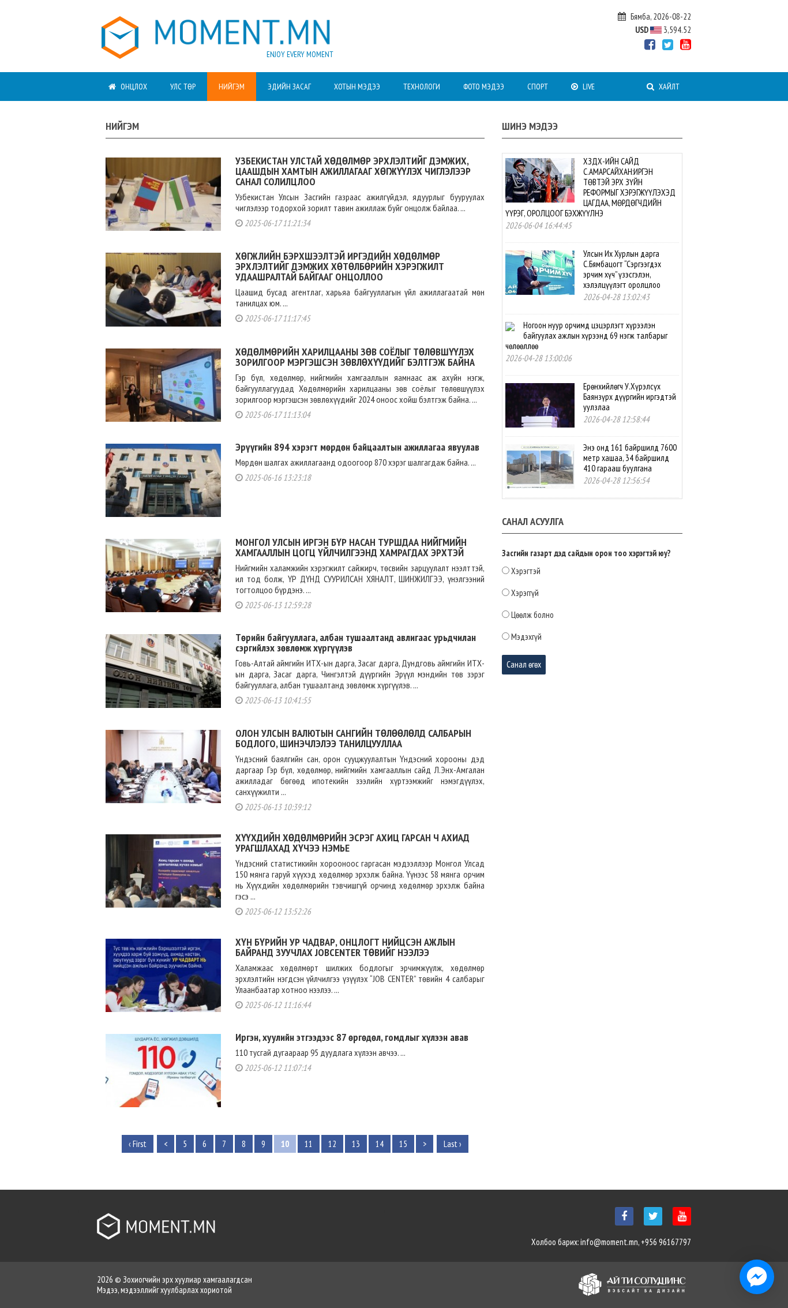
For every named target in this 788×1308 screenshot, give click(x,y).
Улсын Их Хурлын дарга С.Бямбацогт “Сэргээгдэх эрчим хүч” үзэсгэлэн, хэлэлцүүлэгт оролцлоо (622, 269)
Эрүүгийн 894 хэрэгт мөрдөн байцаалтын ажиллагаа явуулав (357, 447)
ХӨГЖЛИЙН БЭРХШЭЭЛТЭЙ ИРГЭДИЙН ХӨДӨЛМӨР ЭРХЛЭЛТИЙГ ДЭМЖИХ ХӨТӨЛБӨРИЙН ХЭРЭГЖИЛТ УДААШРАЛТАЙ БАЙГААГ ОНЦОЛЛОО (339, 266)
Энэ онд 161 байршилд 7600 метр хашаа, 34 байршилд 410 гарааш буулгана (630, 458)
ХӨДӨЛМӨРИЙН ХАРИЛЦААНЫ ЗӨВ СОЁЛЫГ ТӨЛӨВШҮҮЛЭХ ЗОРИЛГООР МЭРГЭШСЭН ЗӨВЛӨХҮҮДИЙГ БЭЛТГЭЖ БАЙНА (355, 357)
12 (332, 1143)
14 (380, 1143)
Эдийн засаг (289, 86)
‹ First (138, 1143)
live (588, 86)
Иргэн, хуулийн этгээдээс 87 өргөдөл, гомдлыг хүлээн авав (351, 1037)
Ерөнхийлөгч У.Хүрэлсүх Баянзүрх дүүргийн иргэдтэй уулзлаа (629, 397)
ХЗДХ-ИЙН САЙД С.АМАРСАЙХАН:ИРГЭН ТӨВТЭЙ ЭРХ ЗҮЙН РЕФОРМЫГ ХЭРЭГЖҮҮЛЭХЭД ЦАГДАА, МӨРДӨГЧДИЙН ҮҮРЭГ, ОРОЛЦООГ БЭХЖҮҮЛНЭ (590, 187)
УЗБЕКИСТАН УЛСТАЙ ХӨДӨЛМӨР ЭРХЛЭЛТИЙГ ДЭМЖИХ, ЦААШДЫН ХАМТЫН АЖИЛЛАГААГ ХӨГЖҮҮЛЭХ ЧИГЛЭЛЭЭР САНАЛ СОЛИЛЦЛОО (353, 171)
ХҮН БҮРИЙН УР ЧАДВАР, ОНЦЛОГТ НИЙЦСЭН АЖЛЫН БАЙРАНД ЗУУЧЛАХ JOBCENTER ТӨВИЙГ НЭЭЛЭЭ (345, 947)
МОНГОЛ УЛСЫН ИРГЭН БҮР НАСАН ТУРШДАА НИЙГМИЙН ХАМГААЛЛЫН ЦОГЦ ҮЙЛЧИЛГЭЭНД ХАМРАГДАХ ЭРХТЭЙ (351, 547)
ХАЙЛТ (668, 86)
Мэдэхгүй (526, 637)
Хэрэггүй (525, 593)
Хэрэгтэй (526, 571)
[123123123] (757, 1277)
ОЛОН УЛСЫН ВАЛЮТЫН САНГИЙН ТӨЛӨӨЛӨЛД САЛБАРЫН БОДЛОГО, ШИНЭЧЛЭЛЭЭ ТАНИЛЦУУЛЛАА (353, 738)
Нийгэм (232, 86)
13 (356, 1143)
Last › (452, 1143)
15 (403, 1143)
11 (309, 1143)
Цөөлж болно (532, 615)
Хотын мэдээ (357, 86)
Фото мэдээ (483, 86)
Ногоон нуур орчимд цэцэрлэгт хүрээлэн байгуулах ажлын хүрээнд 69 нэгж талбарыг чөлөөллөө (586, 335)
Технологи (421, 86)
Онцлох (133, 86)
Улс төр (183, 86)
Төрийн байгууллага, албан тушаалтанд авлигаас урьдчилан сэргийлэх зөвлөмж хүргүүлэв (355, 642)
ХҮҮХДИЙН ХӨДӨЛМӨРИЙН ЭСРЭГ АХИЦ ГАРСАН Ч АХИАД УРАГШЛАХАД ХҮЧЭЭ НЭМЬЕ (352, 842)
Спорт (537, 86)
